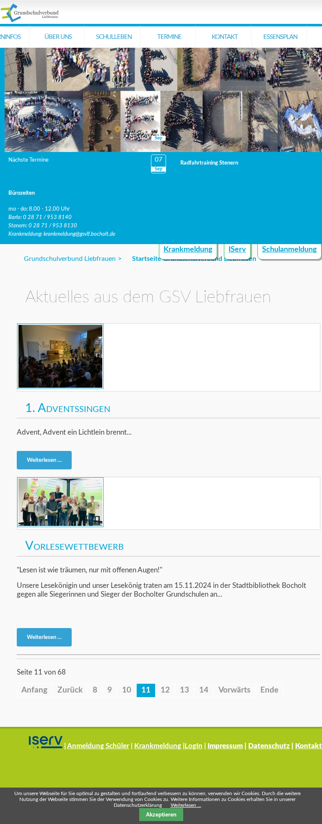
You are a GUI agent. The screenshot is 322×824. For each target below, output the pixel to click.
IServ (237, 249)
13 (184, 690)
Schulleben (114, 37)
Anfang (34, 690)
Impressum (225, 745)
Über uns (58, 37)
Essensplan (280, 37)
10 (126, 690)
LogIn (193, 745)
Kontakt (225, 37)
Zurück (70, 690)
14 (203, 690)
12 (165, 690)
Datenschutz (269, 745)
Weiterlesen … (47, 462)
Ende (269, 690)
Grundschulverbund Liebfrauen (70, 258)
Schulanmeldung (289, 249)
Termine (169, 37)
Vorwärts (234, 690)
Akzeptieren (161, 814)
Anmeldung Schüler (98, 745)
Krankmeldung (188, 249)
